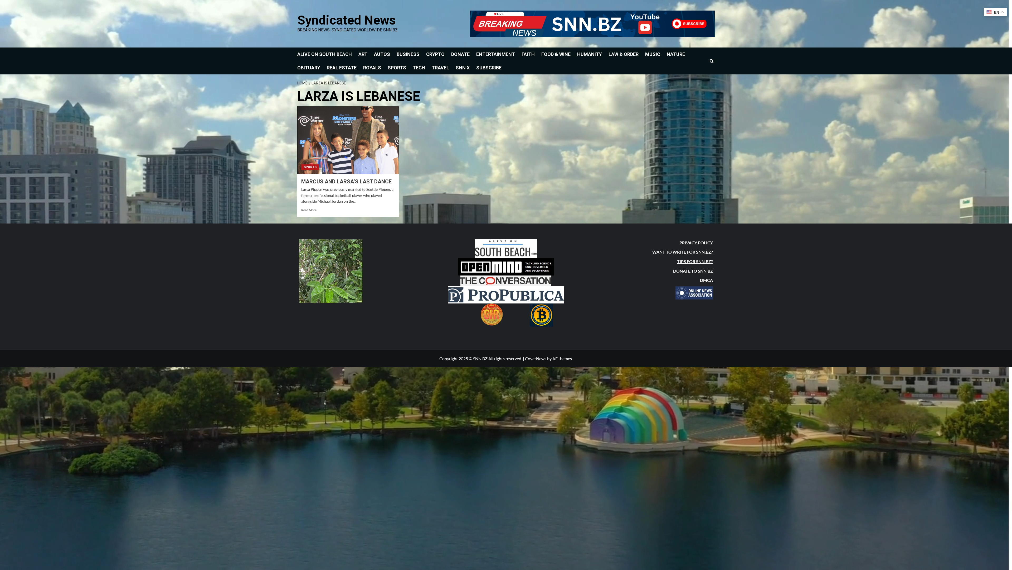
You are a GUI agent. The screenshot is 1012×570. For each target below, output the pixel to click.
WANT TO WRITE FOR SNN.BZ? (682, 251)
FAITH (528, 54)
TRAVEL (440, 67)
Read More (309, 210)
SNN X (463, 67)
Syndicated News (346, 20)
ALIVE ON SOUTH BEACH (324, 54)
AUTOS (382, 54)
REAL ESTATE (342, 67)
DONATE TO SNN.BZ (693, 270)
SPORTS (397, 67)
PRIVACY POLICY (696, 242)
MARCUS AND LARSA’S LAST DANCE (346, 181)
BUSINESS (408, 54)
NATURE (676, 54)
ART (362, 54)
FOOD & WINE (556, 54)
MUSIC (652, 54)
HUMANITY (589, 54)
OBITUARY (308, 67)
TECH (419, 67)
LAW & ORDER (624, 54)
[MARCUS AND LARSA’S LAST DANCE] (348, 140)
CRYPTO (435, 54)
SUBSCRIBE (489, 67)
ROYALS (372, 67)
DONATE (460, 54)
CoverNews (535, 358)
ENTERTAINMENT (495, 54)
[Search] (711, 61)
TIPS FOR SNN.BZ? (695, 261)
